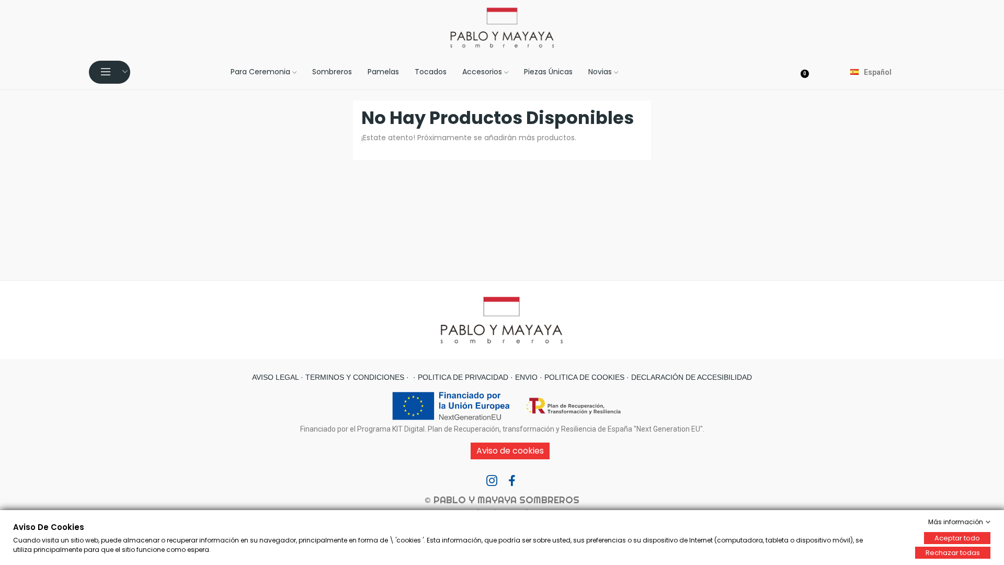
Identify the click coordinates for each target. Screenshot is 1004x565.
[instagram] (492, 481)
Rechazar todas (953, 553)
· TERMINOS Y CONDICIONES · (354, 377)
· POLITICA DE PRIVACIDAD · (462, 377)
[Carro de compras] (806, 71)
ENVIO (525, 377)
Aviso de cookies (510, 451)
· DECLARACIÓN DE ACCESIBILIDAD (688, 377)
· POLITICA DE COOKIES (581, 377)
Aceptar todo (957, 538)
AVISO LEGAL (275, 377)
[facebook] (512, 481)
